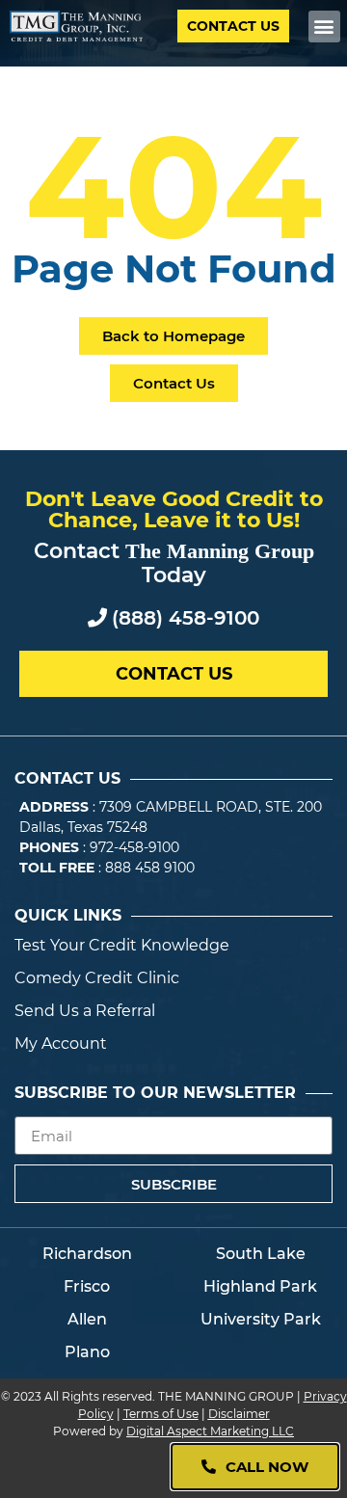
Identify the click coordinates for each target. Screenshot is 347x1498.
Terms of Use (161, 1413)
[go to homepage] (76, 26)
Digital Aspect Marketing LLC (210, 1431)
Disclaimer (239, 1413)
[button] (324, 26)
